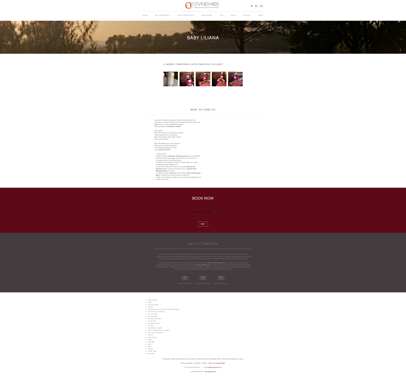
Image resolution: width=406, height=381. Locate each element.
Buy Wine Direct (162, 15)
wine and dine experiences (216, 263)
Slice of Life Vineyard (155, 332)
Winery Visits (152, 351)
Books (150, 302)
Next (203, 224)
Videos (150, 339)
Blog (233, 15)
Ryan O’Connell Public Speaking (158, 330)
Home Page (151, 353)
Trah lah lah (152, 337)
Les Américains (153, 316)
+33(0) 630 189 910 (164, 150)
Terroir (150, 349)
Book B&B (151, 342)
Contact (247, 15)
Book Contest (152, 300)
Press (260, 15)
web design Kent (210, 371)
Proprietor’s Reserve (155, 328)
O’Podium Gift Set (154, 323)
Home (145, 15)
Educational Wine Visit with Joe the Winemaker (163, 309)
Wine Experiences (186, 15)
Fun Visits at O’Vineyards (156, 311)
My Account (152, 321)
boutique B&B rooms (203, 265)
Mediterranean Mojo (155, 318)
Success (150, 335)
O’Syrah (150, 325)
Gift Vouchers (152, 314)
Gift (222, 15)
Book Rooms (206, 15)
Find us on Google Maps (216, 363)
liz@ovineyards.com (215, 367)
